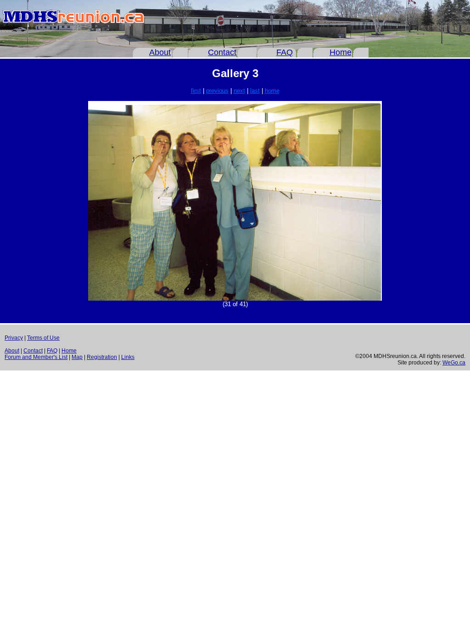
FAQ (284, 52)
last (255, 90)
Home (341, 52)
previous (217, 90)
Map (77, 357)
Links (127, 357)
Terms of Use (43, 338)
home (272, 90)
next (239, 90)
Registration (102, 357)
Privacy (14, 338)
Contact (222, 52)
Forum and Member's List (36, 357)
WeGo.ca (453, 362)
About (160, 52)
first (196, 90)
